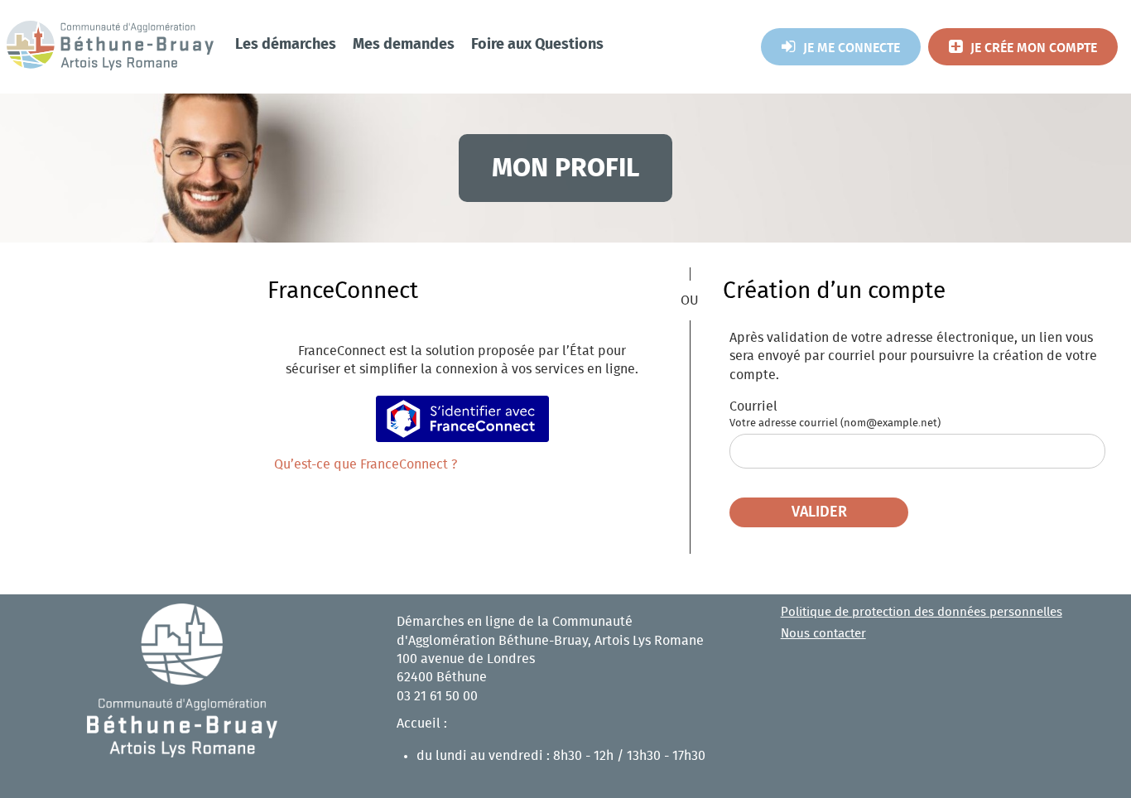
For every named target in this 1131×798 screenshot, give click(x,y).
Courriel (753, 406)
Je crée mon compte (1033, 48)
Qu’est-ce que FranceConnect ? (365, 464)
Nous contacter (823, 633)
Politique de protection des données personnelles (921, 612)
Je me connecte (851, 48)
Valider (819, 512)
